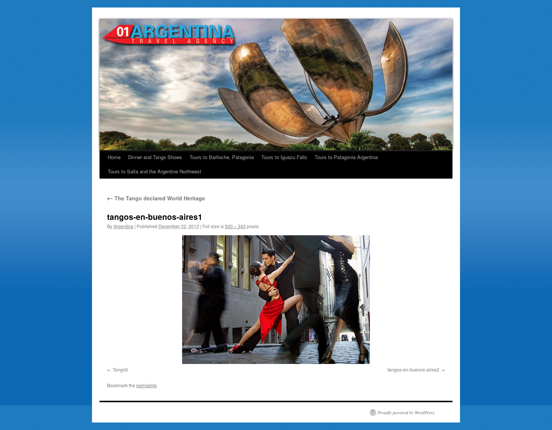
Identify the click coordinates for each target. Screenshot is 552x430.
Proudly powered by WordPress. (406, 412)
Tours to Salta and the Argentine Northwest (154, 171)
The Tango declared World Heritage (156, 198)
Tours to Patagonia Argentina (346, 157)
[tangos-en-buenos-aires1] (276, 299)
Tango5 (120, 369)
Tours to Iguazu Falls (284, 157)
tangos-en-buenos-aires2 (413, 369)
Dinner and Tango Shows (155, 157)
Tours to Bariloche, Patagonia (222, 157)
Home (114, 157)
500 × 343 (235, 226)
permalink (146, 385)
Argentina (123, 226)
